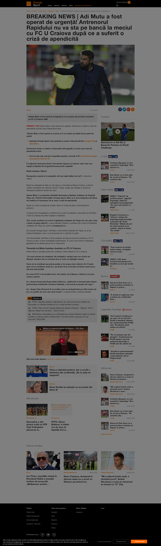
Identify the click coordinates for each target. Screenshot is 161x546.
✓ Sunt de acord (139, 541)
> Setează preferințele (104, 541)
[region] (80, 541)
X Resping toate (121, 541)
